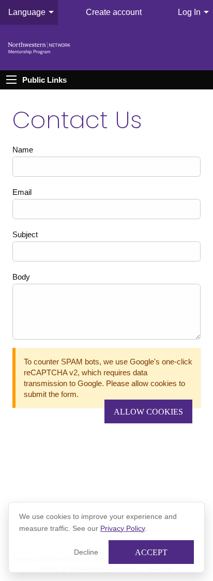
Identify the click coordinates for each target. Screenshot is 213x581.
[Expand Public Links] (11, 79)
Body (21, 276)
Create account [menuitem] (114, 12)
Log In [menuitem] (189, 12)
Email (22, 192)
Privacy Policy (122, 528)
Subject (25, 234)
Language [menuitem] (26, 12)
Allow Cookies (148, 411)
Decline (86, 552)
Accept (151, 552)
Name (22, 149)
